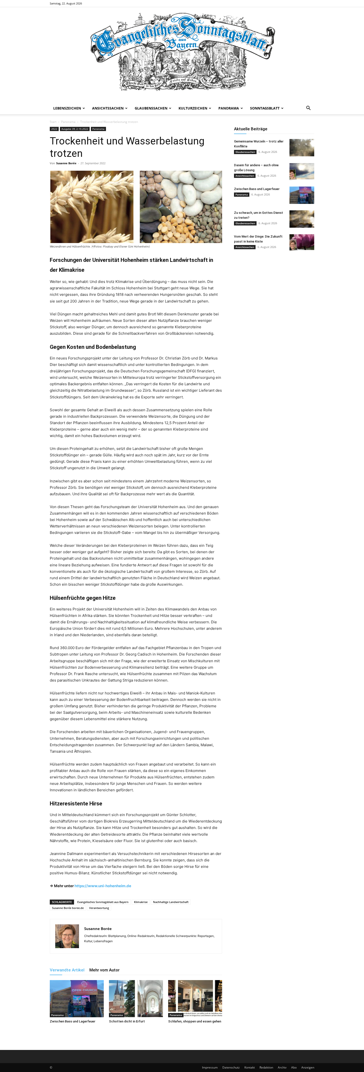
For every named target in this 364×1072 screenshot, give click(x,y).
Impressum (210, 1067)
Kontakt (249, 1067)
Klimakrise (141, 902)
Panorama (228, 108)
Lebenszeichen (67, 108)
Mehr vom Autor (104, 969)
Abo (294, 1067)
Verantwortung (99, 908)
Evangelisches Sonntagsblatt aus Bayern (103, 902)
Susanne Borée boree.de (68, 908)
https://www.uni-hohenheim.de (103, 885)
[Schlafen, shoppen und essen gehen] (195, 998)
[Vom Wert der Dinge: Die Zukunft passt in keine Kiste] (301, 242)
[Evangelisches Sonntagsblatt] (182, 54)
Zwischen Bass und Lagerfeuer (72, 1021)
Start (53, 122)
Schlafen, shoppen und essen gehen (194, 1021)
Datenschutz (231, 1067)
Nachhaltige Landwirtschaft (170, 902)
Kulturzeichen (193, 108)
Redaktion (266, 1067)
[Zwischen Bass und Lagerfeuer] (77, 998)
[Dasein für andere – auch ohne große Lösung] (301, 171)
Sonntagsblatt (265, 108)
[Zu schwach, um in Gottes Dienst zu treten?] (301, 219)
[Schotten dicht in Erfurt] (136, 998)
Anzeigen (307, 1067)
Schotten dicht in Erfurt (127, 1021)
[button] (308, 108)
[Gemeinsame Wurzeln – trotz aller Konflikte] (301, 147)
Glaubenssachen (151, 108)
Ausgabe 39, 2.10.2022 (74, 129)
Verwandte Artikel (67, 969)
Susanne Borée (66, 163)
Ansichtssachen (108, 108)
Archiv (282, 1067)
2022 (54, 129)
